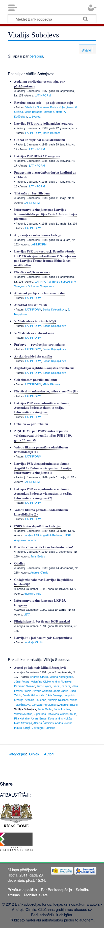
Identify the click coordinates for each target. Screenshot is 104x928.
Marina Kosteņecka (61, 676)
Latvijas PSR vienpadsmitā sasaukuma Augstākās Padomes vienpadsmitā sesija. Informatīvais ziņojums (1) (43, 468)
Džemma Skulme (24, 686)
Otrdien (19, 563)
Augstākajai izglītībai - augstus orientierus (44, 367)
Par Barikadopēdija (56, 889)
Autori (49, 753)
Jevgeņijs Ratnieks (43, 727)
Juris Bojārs (38, 556)
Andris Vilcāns (63, 723)
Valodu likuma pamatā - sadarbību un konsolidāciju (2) (41, 512)
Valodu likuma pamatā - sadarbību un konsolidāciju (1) (41, 449)
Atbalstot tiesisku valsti (30, 304)
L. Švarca (34, 116)
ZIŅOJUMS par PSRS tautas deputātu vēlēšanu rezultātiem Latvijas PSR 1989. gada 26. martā (43, 435)
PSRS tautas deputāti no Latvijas (37, 526)
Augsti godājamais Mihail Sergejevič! (40, 667)
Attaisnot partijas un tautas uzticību (39, 292)
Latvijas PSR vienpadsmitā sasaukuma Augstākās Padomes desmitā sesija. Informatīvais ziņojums (41, 407)
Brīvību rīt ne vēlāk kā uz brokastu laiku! (43, 546)
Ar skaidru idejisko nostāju (33, 356)
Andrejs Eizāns (68, 704)
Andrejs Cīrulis (39, 572)
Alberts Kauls (68, 713)
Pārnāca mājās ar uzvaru (32, 272)
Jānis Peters (22, 681)
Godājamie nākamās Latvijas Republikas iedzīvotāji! (43, 581)
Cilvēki (34, 753)
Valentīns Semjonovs (41, 286)
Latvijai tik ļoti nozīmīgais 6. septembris (43, 637)
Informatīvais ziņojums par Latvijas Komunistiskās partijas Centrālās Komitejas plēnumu (45, 214)
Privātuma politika (22, 889)
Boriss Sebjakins (62, 281)
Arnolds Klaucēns (35, 699)
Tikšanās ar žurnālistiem (32, 193)
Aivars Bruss (39, 718)
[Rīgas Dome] (16, 814)
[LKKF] (16, 841)
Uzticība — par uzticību (31, 423)
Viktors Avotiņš (23, 713)
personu (36, 56)
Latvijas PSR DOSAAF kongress (37, 155)
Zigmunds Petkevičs (46, 713)
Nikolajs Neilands (58, 699)
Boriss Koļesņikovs (62, 107)
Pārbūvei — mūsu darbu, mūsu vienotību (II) (45, 391)
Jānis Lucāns (62, 709)
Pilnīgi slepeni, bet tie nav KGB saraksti (42, 621)
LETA (27, 614)
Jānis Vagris (61, 690)
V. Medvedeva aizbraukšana (34, 332)
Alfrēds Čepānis (42, 690)
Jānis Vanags (54, 695)
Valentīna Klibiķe (41, 681)
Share (86, 50)
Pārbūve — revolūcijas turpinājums (39, 344)
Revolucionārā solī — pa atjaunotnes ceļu (43, 102)
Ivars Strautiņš (23, 723)
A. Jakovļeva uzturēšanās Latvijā (37, 234)
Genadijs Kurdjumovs (45, 704)
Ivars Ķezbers (61, 686)
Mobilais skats (36, 894)
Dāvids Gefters (53, 111)
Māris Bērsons (33, 111)
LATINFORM (43, 95)
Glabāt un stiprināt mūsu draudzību (39, 139)
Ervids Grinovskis (33, 695)
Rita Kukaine (22, 718)
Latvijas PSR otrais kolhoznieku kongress (43, 123)
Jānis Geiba (45, 709)
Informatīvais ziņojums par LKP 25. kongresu (40, 602)
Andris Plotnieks (62, 681)
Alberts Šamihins (43, 723)
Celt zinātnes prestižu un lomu (35, 379)
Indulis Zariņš (22, 727)
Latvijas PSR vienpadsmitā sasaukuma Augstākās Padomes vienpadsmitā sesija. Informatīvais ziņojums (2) (43, 493)
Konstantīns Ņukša (60, 718)
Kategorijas (17, 753)
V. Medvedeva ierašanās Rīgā (35, 321)
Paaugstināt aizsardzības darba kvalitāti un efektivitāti (45, 174)
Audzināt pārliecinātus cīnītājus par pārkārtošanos (39, 83)
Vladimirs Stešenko (37, 107)
